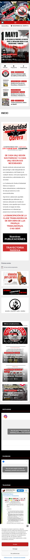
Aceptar (15, 544)
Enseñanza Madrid (15, 81)
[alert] (15, 267)
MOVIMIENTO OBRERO (11, 54)
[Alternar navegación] (15, 22)
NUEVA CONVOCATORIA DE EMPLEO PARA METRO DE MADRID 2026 (19, 75)
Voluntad (24, 81)
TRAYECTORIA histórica (15, 248)
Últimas (5, 67)
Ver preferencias (15, 553)
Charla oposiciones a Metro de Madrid (13, 394)
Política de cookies (8, 557)
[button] (27, 526)
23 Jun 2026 (9, 341)
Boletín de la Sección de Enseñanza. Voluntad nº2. (14, 357)
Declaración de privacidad (19, 557)
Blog (4, 54)
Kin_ (15, 59)
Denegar (15, 549)
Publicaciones (18, 369)
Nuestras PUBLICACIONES (15, 237)
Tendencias (23, 67)
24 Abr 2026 (8, 59)
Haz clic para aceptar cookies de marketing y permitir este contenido (15, 469)
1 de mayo (7, 57)
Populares (14, 67)
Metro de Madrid (19, 72)
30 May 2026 (9, 360)
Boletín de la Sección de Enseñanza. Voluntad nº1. (14, 376)
